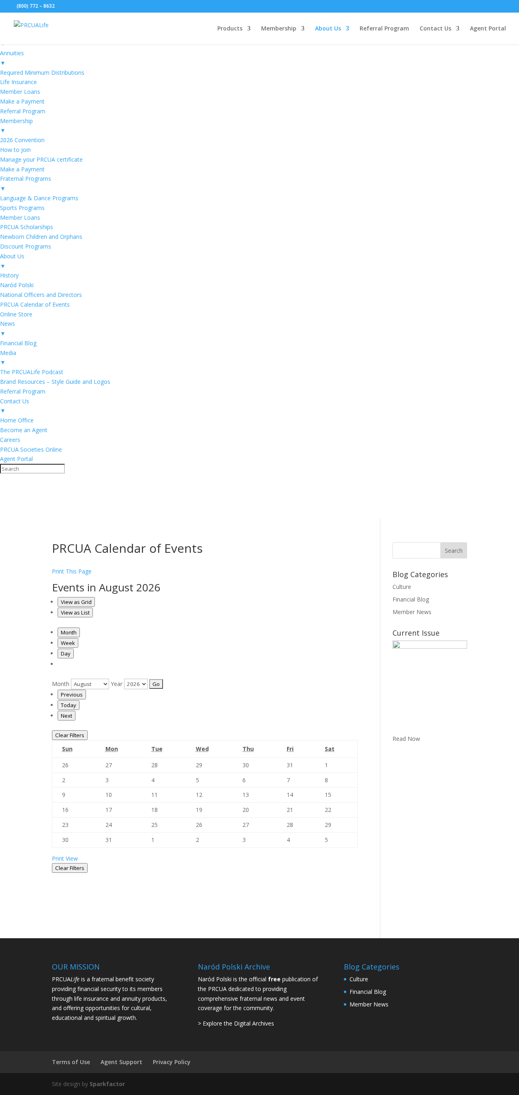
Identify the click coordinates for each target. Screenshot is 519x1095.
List (75, 612)
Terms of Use (71, 1062)
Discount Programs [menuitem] (25, 246)
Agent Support (121, 1062)
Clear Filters (69, 735)
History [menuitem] (9, 275)
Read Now (406, 738)
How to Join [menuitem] (15, 150)
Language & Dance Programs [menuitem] (39, 198)
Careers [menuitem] (10, 440)
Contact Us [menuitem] (14, 406)
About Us (328, 29)
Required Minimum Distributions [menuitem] (42, 72)
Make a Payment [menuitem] (22, 101)
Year (116, 684)
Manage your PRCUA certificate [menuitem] (41, 159)
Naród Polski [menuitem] (17, 285)
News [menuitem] (7, 328)
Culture (401, 587)
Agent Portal (488, 29)
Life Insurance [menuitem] (18, 82)
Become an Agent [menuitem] (23, 430)
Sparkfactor (107, 1084)
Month (69, 632)
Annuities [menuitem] (12, 58)
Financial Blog (410, 599)
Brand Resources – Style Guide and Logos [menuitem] (55, 381)
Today (68, 705)
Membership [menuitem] (16, 125)
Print (65, 858)
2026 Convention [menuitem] (22, 140)
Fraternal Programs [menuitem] (25, 183)
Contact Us (435, 29)
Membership (278, 29)
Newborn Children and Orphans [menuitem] (41, 236)
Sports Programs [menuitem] (22, 208)
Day (66, 653)
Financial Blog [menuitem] (18, 343)
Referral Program (384, 29)
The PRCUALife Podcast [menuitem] (31, 372)
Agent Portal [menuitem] (16, 459)
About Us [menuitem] (12, 261)
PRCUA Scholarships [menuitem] (26, 227)
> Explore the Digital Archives (236, 1023)
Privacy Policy (172, 1062)
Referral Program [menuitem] (22, 111)
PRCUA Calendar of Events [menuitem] (35, 304)
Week (68, 643)
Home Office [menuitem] (17, 420)
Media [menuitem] (8, 357)
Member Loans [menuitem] (20, 91)
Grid (76, 602)
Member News (411, 612)
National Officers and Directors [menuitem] (41, 295)
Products (229, 29)
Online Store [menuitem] (16, 314)
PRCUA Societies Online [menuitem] (31, 449)
